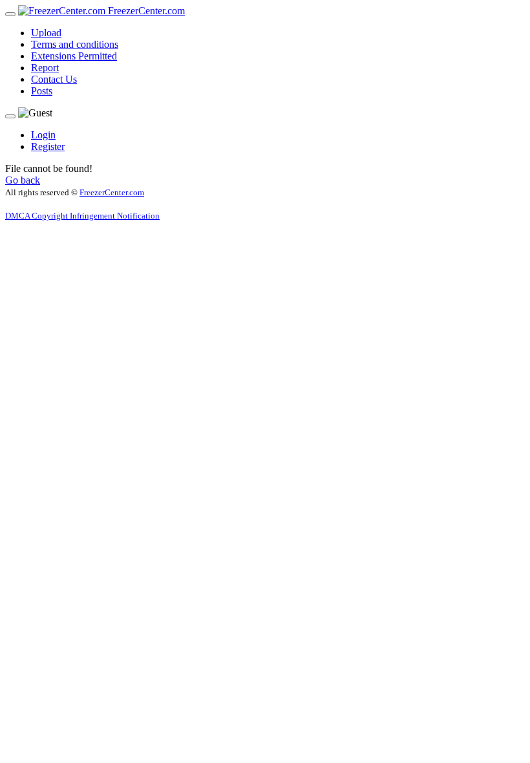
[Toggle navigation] (10, 14)
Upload (46, 32)
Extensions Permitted (74, 55)
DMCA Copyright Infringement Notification (82, 215)
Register (48, 146)
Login (43, 134)
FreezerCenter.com (145, 10)
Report (45, 67)
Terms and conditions (74, 44)
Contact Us (54, 79)
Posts (41, 90)
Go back (22, 180)
